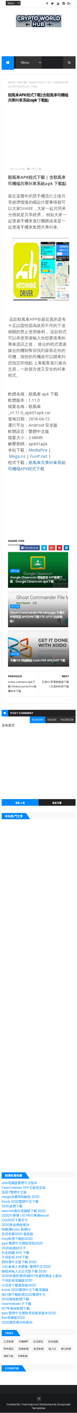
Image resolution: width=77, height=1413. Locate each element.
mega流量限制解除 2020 (20, 1196)
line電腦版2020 (13, 1317)
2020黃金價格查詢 (15, 1224)
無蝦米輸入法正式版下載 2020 (24, 1271)
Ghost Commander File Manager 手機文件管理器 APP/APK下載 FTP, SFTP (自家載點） (37, 617)
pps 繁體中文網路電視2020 (22, 1243)
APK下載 (22, 82)
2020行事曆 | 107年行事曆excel (25, 1215)
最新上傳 (20, 802)
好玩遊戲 (53, 1341)
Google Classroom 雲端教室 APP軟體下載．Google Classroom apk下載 (36, 579)
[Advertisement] (39, 49)
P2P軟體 (23, 1356)
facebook (67, 719)
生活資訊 (38, 1341)
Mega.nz (17, 456)
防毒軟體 (24, 1349)
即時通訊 (9, 1349)
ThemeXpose (29, 1404)
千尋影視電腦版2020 (17, 1280)
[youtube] (58, 3)
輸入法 (52, 1349)
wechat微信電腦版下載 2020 (24, 1211)
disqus (51, 719)
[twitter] (52, 3)
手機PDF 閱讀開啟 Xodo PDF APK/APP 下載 (37, 660)
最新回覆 (57, 802)
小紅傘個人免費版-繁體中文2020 (26, 1266)
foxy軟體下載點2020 (17, 1238)
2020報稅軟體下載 (15, 1299)
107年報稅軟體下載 (16, 1308)
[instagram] (63, 3)
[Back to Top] (39, 1398)
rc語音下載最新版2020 (19, 1285)
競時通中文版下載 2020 (19, 1262)
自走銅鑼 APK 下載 (15, 1252)
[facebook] (47, 3)
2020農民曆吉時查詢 (17, 1322)
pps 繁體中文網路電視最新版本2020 (29, 1313)
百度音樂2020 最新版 (17, 1234)
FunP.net (38, 456)
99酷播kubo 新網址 (16, 1229)
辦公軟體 (66, 1349)
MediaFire (38, 450)
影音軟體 (39, 1349)
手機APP (23, 1341)
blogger (37, 719)
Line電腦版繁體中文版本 (19, 1182)
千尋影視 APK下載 (15, 1257)
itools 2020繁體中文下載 (20, 1201)
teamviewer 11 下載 (16, 1303)
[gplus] (69, 3)
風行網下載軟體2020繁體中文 (24, 1294)
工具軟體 (9, 1341)
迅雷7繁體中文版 (14, 1192)
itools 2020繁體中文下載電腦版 (25, 1289)
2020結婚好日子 (14, 1248)
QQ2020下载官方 (15, 1220)
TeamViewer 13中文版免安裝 (24, 1187)
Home (11, 82)
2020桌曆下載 (12, 1206)
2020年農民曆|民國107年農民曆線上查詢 (32, 1275)
